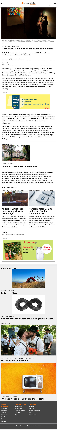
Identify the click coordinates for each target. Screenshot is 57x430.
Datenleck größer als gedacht (41, 190)
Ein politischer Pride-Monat (15, 361)
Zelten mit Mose (9, 293)
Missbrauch (9, 234)
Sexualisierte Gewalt (18, 234)
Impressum (38, 425)
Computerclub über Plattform (13, 190)
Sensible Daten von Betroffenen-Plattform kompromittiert (41, 211)
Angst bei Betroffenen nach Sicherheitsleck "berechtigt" (12, 211)
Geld (3, 234)
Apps (16, 415)
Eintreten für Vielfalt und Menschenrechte (17, 358)
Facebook (4, 408)
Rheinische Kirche (8, 164)
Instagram (4, 410)
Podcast (17, 412)
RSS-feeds (18, 406)
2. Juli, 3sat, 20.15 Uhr (9, 396)
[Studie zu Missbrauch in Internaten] (28, 153)
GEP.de (31, 406)
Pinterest (4, 415)
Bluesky (3, 417)
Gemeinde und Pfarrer (18, 59)
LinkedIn (3, 421)
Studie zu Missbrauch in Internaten (19, 167)
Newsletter (18, 408)
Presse (24, 425)
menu (2, 3)
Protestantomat (20, 410)
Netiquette (19, 425)
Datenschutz (30, 425)
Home (3, 63)
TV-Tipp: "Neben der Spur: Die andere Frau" (22, 399)
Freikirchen (33, 415)
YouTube (3, 412)
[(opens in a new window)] (28, 101)
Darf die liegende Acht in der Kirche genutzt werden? (27, 319)
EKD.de (31, 408)
